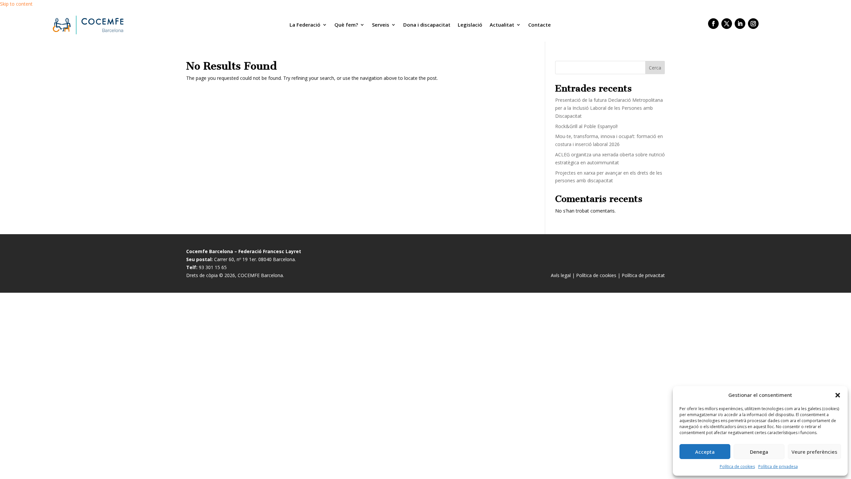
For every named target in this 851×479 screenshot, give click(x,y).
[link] (87, 25)
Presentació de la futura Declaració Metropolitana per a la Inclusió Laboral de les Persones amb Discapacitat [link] (609, 108)
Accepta (705, 451)
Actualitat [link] (502, 24)
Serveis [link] (380, 24)
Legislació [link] (470, 24)
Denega (759, 451)
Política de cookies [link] (737, 466)
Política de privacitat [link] (643, 275)
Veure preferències (814, 451)
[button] (837, 395)
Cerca (655, 68)
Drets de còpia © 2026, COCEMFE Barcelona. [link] (235, 275)
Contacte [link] (539, 24)
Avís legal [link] (561, 275)
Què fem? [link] (346, 24)
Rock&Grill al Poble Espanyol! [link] (586, 126)
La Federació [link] (305, 24)
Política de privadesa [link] (778, 466)
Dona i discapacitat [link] (426, 24)
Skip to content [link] (16, 4)
